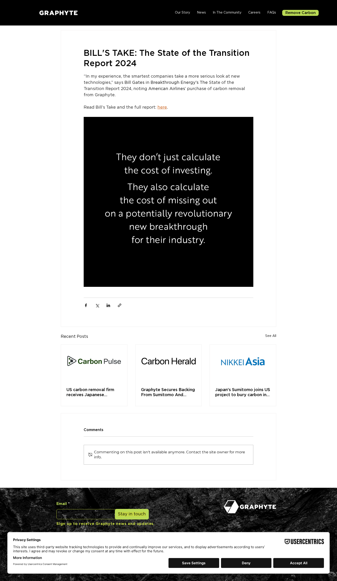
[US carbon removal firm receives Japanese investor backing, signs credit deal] (94, 363)
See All (270, 336)
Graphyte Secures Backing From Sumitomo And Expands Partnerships (168, 393)
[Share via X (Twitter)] (97, 305)
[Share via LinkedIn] (108, 305)
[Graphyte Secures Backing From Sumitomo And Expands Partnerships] (168, 363)
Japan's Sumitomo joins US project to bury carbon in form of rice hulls (242, 393)
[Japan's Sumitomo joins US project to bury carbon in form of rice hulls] (243, 363)
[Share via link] (119, 305)
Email (61, 504)
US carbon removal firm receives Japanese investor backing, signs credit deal (90, 393)
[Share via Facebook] (86, 305)
